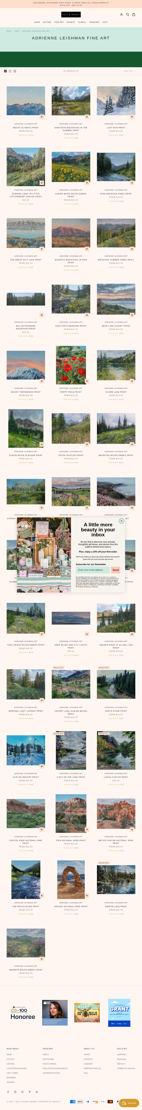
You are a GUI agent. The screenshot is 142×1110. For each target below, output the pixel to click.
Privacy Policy (83, 586)
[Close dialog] (121, 521)
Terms (95, 586)
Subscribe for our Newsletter (91, 564)
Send (115, 570)
